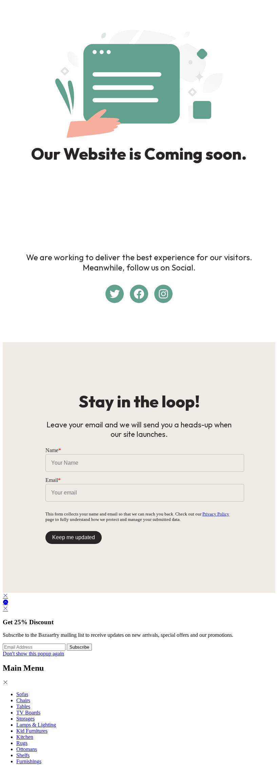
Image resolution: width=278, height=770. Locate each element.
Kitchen (24, 737)
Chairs (23, 700)
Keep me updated (73, 537)
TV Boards (28, 712)
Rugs (21, 743)
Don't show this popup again (33, 653)
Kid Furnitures (31, 731)
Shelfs (22, 755)
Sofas (22, 694)
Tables (23, 706)
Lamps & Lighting (36, 725)
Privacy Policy (215, 513)
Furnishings (28, 761)
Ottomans (26, 749)
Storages (25, 719)
